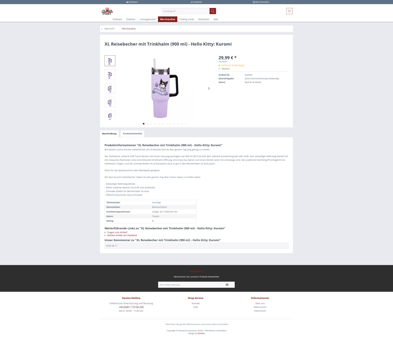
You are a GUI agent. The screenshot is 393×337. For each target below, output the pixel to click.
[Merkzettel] (289, 11)
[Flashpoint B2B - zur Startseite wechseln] (124, 11)
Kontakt (196, 303)
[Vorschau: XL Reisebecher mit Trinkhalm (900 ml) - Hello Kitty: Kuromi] (110, 60)
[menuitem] (189, 11)
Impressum (260, 310)
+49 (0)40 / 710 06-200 (131, 307)
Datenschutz (260, 307)
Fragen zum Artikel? (117, 232)
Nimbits (201, 333)
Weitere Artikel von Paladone (122, 235)
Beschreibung (109, 133)
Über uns (260, 303)
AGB (195, 307)
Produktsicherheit (132, 133)
